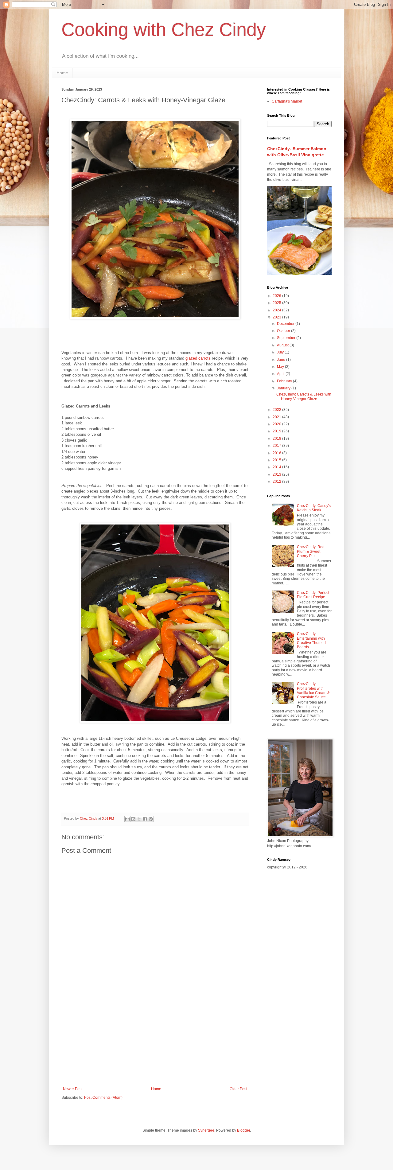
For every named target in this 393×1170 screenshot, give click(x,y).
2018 (277, 438)
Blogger (243, 1130)
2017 (277, 445)
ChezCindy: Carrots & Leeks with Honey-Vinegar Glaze (303, 396)
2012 (277, 481)
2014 (277, 467)
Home (62, 72)
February (285, 381)
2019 (277, 431)
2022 (277, 410)
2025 (277, 303)
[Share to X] (139, 819)
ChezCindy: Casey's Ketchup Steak (314, 508)
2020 (277, 424)
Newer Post (72, 1089)
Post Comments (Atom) (103, 1097)
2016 (277, 453)
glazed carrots (198, 358)
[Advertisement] (155, 1036)
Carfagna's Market (287, 101)
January (284, 388)
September (286, 338)
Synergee (206, 1130)
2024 (277, 310)
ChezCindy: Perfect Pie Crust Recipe (313, 595)
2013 (277, 474)
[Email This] (127, 819)
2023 (277, 317)
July (281, 352)
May (281, 367)
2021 (277, 417)
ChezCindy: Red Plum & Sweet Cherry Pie (311, 551)
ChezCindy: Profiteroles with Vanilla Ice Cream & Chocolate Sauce (313, 690)
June (281, 359)
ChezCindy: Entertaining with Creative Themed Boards (311, 640)
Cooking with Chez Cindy (163, 29)
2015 (277, 460)
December (286, 324)
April (281, 374)
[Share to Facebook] (145, 819)
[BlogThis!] (133, 819)
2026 (277, 296)
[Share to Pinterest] (151, 819)
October (284, 331)
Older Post (238, 1089)
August (283, 345)
